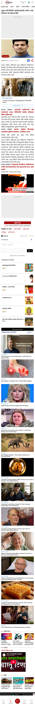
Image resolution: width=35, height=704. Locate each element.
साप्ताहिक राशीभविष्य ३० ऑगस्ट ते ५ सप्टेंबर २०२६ (6, 642)
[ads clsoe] (34, 694)
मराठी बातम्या (11, 232)
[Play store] (29, 2)
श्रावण (12, 7)
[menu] (2, 2)
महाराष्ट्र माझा (4, 7)
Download (5, 56)
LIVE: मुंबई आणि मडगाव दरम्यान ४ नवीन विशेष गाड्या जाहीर (17, 686)
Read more (9, 189)
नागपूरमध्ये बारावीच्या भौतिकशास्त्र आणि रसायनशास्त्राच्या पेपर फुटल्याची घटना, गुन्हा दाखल (17, 166)
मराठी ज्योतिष (25, 7)
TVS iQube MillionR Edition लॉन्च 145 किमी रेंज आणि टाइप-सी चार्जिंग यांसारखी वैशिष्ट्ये (18, 642)
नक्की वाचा (7, 631)
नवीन (5, 675)
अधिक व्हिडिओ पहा (7, 650)
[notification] (32, 2)
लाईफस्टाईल (26, 229)
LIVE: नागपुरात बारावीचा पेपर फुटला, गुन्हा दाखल (17, 225)
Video (6, 647)
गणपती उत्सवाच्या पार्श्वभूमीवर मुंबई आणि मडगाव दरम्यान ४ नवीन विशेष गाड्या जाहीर (6, 686)
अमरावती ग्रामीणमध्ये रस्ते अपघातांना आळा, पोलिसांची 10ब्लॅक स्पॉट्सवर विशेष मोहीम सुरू (17, 112)
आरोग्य (17, 7)
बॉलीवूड (4, 232)
